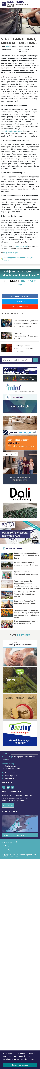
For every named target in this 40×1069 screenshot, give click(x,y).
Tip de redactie (21, 306)
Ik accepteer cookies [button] (20, 1065)
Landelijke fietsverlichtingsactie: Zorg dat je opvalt (26, 336)
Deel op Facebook (21, 296)
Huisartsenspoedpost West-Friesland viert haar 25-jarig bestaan (25, 594)
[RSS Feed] (12, 787)
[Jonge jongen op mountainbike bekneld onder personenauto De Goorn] (7, 556)
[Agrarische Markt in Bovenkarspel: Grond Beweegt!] (7, 575)
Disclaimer (5, 846)
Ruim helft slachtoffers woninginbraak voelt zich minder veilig (23, 348)
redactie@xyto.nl (11, 775)
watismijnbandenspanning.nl (11, 131)
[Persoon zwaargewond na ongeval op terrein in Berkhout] (7, 565)
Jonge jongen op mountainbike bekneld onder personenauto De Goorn (26, 555)
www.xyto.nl (9, 778)
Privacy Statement (8, 850)
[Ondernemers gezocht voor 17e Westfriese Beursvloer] (7, 624)
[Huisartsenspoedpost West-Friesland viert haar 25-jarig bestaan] (7, 594)
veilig (5, 253)
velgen (15, 253)
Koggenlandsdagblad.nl (16, 2)
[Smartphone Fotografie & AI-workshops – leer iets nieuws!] (7, 604)
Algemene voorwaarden (10, 842)
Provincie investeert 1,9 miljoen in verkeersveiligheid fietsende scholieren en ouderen (26, 323)
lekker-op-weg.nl (21, 246)
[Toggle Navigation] (36, 3)
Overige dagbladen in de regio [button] (14, 835)
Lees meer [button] (32, 1059)
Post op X (21, 301)
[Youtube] (8, 787)
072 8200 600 (10, 773)
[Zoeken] (35, 360)
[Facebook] (4, 787)
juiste (10, 253)
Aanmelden (8, 805)
